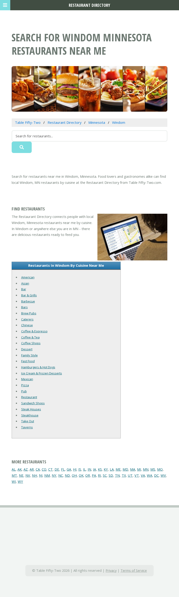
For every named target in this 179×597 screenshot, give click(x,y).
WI (14, 481)
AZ (26, 469)
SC (105, 475)
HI (74, 469)
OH (74, 475)
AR (32, 469)
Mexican (27, 379)
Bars (24, 307)
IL (84, 469)
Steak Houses (31, 409)
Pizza (25, 385)
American (27, 277)
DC (156, 475)
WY (20, 481)
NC (60, 475)
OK (81, 475)
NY (54, 475)
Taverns (27, 427)
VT (136, 475)
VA (143, 475)
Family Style (29, 355)
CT (50, 469)
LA (112, 469)
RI (99, 475)
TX (124, 475)
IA (94, 469)
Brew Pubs (28, 313)
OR (87, 475)
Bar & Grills (29, 295)
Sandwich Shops (33, 403)
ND (67, 475)
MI (139, 469)
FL (63, 469)
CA (38, 469)
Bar (23, 289)
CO (44, 469)
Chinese (27, 325)
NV (27, 475)
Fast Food (28, 361)
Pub (24, 391)
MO (160, 469)
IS (79, 469)
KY (106, 469)
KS (100, 469)
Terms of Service (133, 570)
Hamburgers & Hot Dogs (38, 367)
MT (14, 475)
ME (118, 469)
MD (125, 469)
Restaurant (29, 397)
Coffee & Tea (30, 337)
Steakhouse (29, 415)
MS (152, 469)
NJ (40, 475)
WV (163, 475)
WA (149, 475)
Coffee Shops (31, 343)
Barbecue (28, 301)
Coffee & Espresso (34, 331)
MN (145, 469)
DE (57, 469)
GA (69, 469)
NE (21, 475)
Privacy (111, 570)
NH (34, 475)
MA (132, 469)
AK (19, 469)
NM (47, 475)
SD (111, 475)
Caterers (27, 319)
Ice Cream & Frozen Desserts (41, 373)
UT (130, 475)
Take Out (27, 421)
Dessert (26, 349)
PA (94, 475)
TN (117, 475)
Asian (25, 283)
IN (89, 469)
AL (14, 469)
